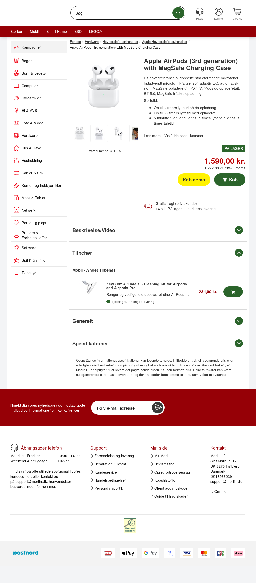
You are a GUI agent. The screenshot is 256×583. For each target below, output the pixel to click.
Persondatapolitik (108, 488)
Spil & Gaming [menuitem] (34, 260)
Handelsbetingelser (110, 480)
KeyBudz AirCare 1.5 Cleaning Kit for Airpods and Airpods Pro (146, 285)
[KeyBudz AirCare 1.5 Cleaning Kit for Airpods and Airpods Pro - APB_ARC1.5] (90, 287)
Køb (233, 179)
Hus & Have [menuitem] (31, 147)
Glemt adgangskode (171, 488)
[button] (104, 87)
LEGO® (95, 31)
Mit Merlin (162, 455)
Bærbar (16, 31)
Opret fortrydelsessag (172, 472)
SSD (78, 31)
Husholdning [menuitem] (32, 160)
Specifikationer (90, 343)
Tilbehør (82, 252)
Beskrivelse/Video (93, 230)
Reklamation (164, 463)
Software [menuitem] (29, 247)
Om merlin (223, 491)
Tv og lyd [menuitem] (29, 272)
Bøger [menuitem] (27, 60)
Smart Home (56, 31)
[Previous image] (77, 88)
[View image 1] (79, 133)
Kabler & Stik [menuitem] (33, 172)
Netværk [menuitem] (29, 210)
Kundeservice (105, 472)
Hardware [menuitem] (30, 135)
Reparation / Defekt (110, 463)
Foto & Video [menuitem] (33, 122)
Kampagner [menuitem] (31, 47)
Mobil (34, 31)
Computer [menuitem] (30, 85)
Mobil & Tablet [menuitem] (33, 197)
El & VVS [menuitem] (29, 110)
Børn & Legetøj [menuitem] (34, 73)
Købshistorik (164, 480)
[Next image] (130, 88)
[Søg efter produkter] (178, 13)
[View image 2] (99, 133)
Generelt (82, 320)
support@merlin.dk (31, 481)
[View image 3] (119, 133)
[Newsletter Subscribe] (158, 407)
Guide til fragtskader (171, 496)
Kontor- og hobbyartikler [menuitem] (42, 185)
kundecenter (20, 476)
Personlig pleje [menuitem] (34, 222)
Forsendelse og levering (114, 455)
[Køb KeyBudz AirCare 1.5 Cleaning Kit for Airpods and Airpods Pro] (233, 291)
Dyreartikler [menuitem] (31, 98)
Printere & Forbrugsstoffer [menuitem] (34, 235)
